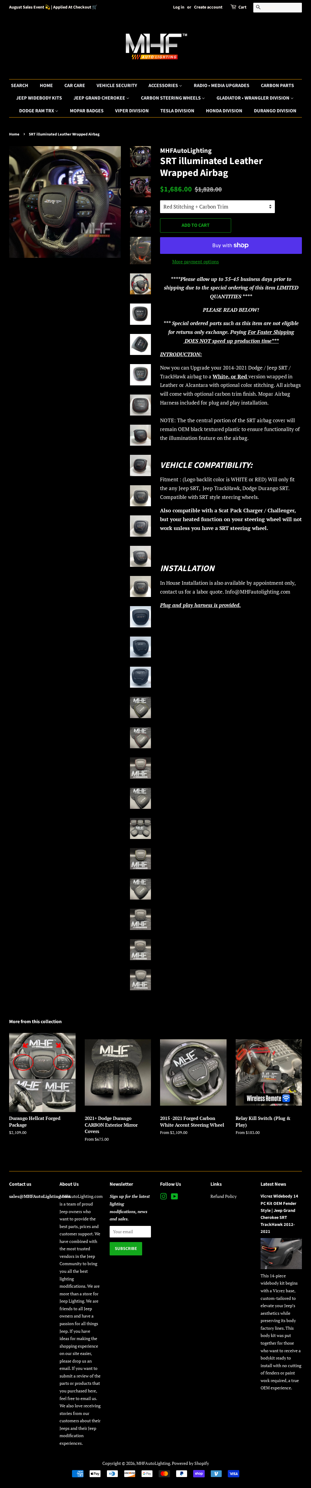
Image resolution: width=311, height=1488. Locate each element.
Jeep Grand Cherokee (99, 98)
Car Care (74, 85)
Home (46, 85)
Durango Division (275, 110)
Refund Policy (223, 1196)
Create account (208, 7)
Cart (242, 7)
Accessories (164, 85)
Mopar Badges (87, 110)
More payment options (195, 261)
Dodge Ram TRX (37, 110)
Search (19, 85)
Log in (178, 7)
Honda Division (224, 110)
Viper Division (132, 110)
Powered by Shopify (190, 1463)
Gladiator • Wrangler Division (253, 98)
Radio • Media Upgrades (221, 85)
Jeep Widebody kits (39, 98)
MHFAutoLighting (153, 1463)
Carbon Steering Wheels (171, 98)
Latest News (273, 1184)
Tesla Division (177, 110)
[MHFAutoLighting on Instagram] (163, 1197)
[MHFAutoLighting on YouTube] (174, 1197)
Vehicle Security (117, 85)
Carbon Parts (277, 85)
